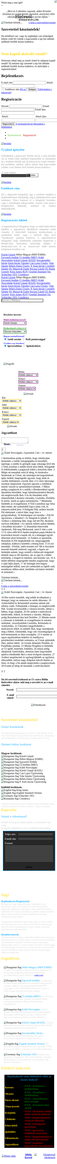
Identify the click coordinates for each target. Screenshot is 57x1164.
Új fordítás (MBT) (28, 257)
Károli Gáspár (8, 254)
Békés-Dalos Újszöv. (19, 266)
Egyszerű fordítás (10, 257)
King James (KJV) (19, 271)
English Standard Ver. (40, 271)
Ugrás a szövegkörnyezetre (42, 22)
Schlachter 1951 (9, 274)
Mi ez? (23, 89)
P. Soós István (38, 266)
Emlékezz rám (12, 89)
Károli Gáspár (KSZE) (24, 260)
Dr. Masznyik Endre (19, 268)
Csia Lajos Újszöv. (38, 263)
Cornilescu (23, 274)
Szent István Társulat (18, 263)
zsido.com (38, 975)
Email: (46, 106)
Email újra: (40, 109)
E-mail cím (6, 82)
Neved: (5, 106)
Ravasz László (37, 268)
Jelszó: (50, 82)
